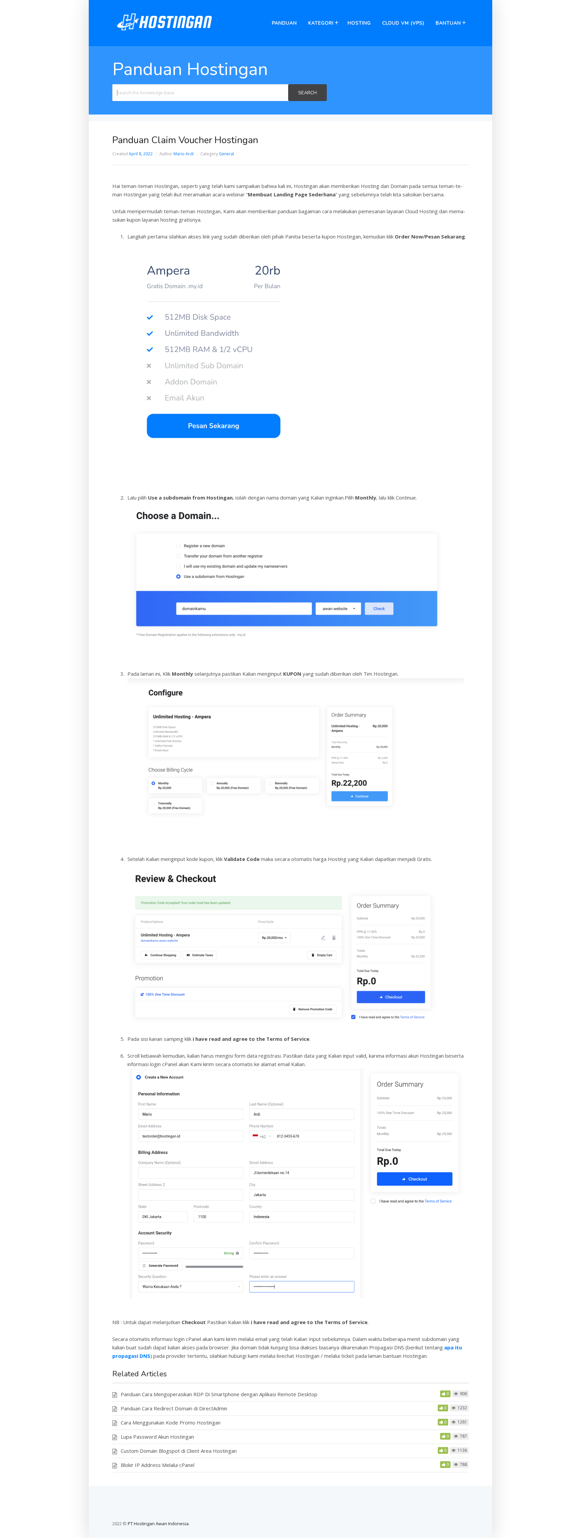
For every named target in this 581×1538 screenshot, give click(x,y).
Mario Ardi (183, 154)
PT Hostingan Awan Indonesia (158, 1523)
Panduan (284, 23)
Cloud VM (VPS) (403, 23)
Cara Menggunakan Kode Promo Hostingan (171, 1422)
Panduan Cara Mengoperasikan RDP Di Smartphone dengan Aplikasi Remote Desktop (219, 1394)
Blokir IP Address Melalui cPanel (157, 1465)
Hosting (359, 23)
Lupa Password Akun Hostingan (157, 1436)
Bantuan (448, 23)
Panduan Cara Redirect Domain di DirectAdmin (174, 1408)
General (226, 154)
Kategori (321, 23)
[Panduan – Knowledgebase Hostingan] (164, 33)
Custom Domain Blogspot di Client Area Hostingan (179, 1450)
